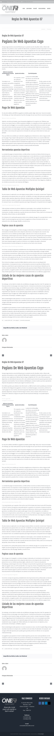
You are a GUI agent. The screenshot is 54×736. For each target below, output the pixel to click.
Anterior (43, 29)
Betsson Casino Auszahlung (9, 118)
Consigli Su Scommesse (8, 400)
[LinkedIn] (46, 703)
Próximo (49, 29)
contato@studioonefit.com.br (27, 1)
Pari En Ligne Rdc (6, 398)
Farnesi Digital (41, 733)
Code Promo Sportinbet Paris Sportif (11, 205)
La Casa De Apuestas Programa (10, 574)
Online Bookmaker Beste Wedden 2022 (11, 502)
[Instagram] (43, 703)
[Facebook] (40, 703)
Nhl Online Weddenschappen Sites (10, 185)
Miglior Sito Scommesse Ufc (9, 464)
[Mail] (49, 703)
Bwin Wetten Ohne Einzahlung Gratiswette (12, 246)
